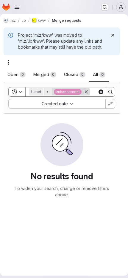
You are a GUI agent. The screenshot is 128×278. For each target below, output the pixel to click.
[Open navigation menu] (17, 7)
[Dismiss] (112, 35)
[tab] (16, 74)
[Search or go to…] (104, 7)
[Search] (110, 92)
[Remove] (86, 91)
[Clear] (100, 91)
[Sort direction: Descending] (110, 104)
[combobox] (56, 104)
